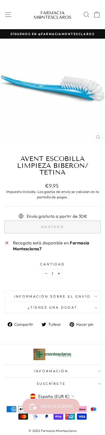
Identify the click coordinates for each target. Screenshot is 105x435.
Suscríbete (51, 384)
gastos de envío (57, 191)
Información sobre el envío (52, 296)
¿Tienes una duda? (52, 307)
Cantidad (52, 264)
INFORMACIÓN (51, 371)
